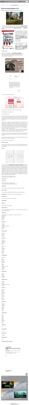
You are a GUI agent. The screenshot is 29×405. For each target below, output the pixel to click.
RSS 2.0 (17, 404)
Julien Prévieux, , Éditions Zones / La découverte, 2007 (21, 46)
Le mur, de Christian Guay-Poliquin (7, 389)
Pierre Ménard (12, 403)
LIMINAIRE (2, 1)
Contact (15, 404)
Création (20, 1)
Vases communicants (16, 399)
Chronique (16, 1)
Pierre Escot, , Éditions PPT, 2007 (21, 48)
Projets (9, 1)
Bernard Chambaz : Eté (5, 398)
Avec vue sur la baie (17, 398)
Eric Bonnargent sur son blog (16, 164)
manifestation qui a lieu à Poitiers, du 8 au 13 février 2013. (21, 38)
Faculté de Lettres (24, 25)
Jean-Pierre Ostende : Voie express (20, 389)
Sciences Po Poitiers (17, 27)
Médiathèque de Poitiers (19, 36)
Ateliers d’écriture (3, 399)
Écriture (12, 1)
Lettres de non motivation (16, 53)
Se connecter (12, 404)
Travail (3, 379)
